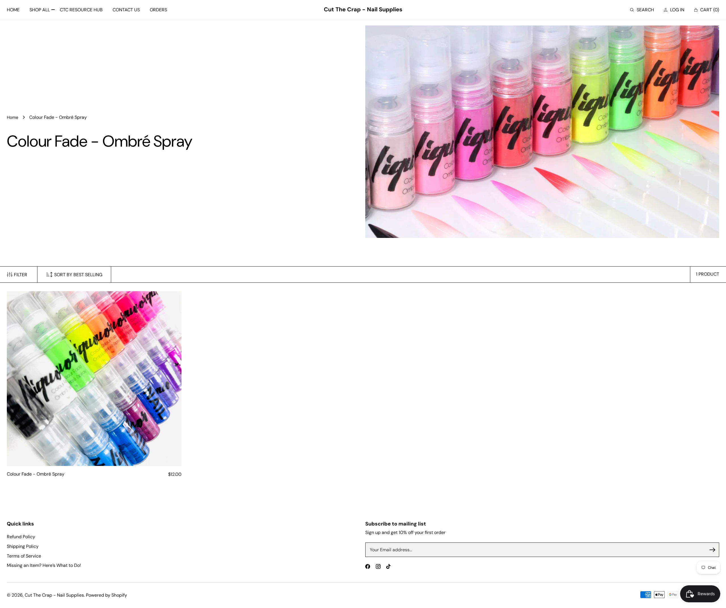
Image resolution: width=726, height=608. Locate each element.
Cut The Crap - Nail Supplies (54, 595)
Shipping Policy (23, 546)
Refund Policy (21, 537)
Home (12, 117)
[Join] (712, 549)
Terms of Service (24, 556)
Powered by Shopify (106, 595)
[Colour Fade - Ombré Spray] (94, 378)
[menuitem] (13, 10)
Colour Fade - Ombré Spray (35, 474)
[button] (642, 10)
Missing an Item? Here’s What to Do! (44, 565)
